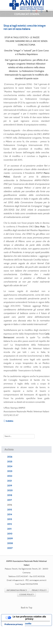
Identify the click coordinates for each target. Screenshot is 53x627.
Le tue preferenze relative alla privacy (29, 617)
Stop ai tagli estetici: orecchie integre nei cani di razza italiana (25, 27)
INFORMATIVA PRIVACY (17, 590)
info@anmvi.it (18, 580)
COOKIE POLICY (26, 594)
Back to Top (26, 607)
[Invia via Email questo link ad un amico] (48, 33)
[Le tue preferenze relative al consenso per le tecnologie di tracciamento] (13, 624)
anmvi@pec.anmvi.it (38, 580)
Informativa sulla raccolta (17, 623)
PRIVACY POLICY (39, 590)
